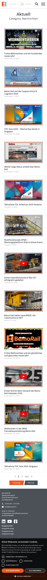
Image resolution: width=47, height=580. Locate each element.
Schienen (13, 4)
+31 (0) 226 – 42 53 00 (12, 503)
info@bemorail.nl (10, 507)
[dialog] (23, 559)
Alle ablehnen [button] (35, 571)
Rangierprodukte (7, 531)
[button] (23, 576)
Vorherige (17, 483)
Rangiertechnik (7, 526)
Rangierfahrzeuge (8, 528)
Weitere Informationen (28, 552)
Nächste (31, 483)
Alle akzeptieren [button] (13, 571)
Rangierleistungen (8, 534)
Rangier (28, 4)
